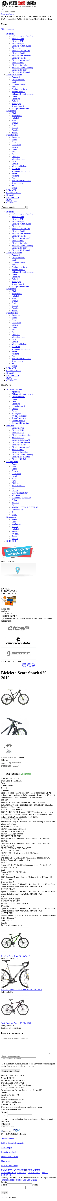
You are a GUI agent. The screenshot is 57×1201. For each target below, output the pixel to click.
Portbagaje (16, 103)
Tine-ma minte (10, 1197)
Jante (14, 161)
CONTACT (11, 202)
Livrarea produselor (9, 1165)
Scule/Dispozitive (19, 106)
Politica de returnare (9, 1156)
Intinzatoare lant (18, 159)
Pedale (14, 173)
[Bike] (18, 6)
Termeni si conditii (9, 1138)
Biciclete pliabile (19, 58)
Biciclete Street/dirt (20, 65)
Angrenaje (16, 137)
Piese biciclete (12, 135)
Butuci (14, 140)
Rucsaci (15, 132)
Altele (14, 113)
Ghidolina (16, 99)
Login (11, 14)
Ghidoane (16, 156)
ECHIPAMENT (33, 1170)
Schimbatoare (17, 183)
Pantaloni (15, 130)
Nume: (4, 1185)
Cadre (14, 142)
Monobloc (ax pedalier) (21, 171)
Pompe (14, 87)
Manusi (15, 128)
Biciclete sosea (18, 63)
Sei (13, 185)
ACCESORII (19, 1170)
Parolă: (35, 1185)
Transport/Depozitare (20, 108)
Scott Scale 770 (28, 664)
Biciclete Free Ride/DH (21, 55)
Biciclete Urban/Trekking (22, 67)
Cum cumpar (6, 1147)
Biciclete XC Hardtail (21, 72)
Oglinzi (15, 101)
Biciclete (10, 34)
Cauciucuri (16, 144)
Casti (14, 125)
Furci (14, 154)
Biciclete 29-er (18, 38)
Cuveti (14, 149)
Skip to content (7, 29)
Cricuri (14, 96)
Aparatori (16, 77)
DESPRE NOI (12, 197)
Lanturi (15, 164)
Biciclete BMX (18, 41)
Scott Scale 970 (28, 666)
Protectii (15, 120)
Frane (14, 152)
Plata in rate (6, 1161)
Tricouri (15, 123)
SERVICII (21, 1172)
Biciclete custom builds (21, 46)
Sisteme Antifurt (18, 91)
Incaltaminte (17, 115)
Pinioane (15, 176)
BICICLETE (6, 1170)
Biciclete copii (18, 43)
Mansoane (16, 168)
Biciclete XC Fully (19, 70)
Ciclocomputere (18, 79)
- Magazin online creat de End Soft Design (19, 1180)
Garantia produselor (9, 1152)
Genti (14, 82)
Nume (4, 1112)
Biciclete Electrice (19, 53)
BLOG (9, 200)
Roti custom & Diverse (21, 180)
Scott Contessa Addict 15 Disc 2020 (16, 1023)
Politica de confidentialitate (12, 1143)
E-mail (4, 1115)
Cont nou (5, 14)
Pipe (13, 178)
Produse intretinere (19, 89)
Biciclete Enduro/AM (21, 50)
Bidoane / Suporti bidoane (23, 94)
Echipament (11, 111)
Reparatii (10, 195)
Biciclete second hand (21, 60)
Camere (15, 147)
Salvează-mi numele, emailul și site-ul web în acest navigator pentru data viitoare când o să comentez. (28, 1065)
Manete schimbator (20, 166)
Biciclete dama (18, 48)
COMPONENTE (13, 192)
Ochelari (15, 118)
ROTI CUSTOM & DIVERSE (25, 507)
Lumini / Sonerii (18, 84)
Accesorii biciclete (14, 75)
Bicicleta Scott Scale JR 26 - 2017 (15, 956)
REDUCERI (11, 190)
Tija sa (14, 188)
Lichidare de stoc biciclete (22, 36)
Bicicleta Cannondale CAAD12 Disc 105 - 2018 (21, 990)
